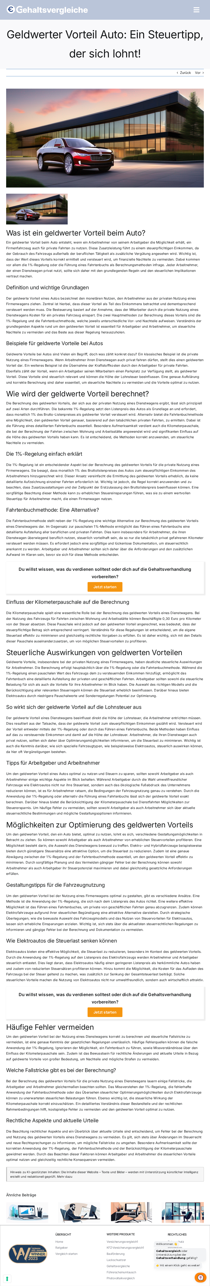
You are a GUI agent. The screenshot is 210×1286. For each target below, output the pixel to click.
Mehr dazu (64, 1176)
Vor (198, 73)
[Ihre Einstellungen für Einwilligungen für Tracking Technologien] (7, 1279)
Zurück (185, 73)
